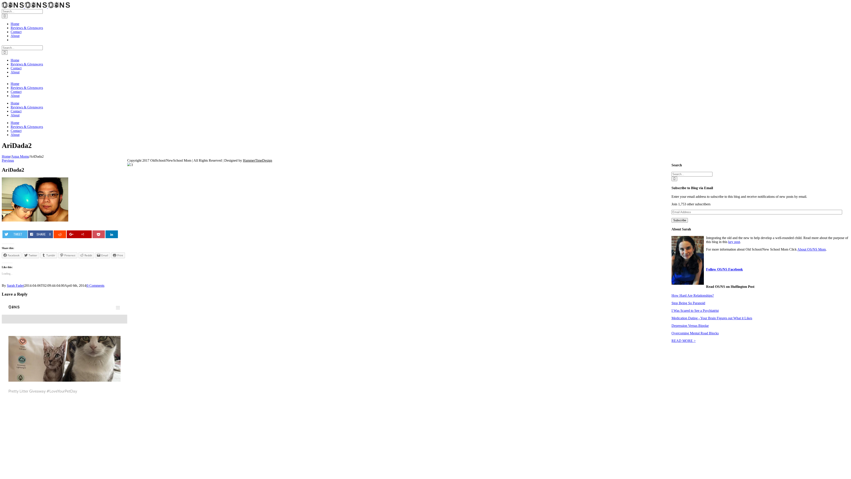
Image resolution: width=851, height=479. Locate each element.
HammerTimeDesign (257, 160)
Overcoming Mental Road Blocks (695, 333)
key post (734, 242)
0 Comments (95, 285)
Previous (8, 160)
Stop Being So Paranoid (688, 303)
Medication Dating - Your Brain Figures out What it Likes (711, 318)
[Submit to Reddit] (60, 234)
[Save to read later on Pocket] (98, 234)
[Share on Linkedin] (111, 234)
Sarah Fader (15, 285)
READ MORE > (683, 341)
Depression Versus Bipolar (690, 326)
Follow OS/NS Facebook (724, 269)
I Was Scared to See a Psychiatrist (695, 310)
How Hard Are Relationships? (692, 295)
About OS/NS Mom (811, 249)
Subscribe (679, 220)
